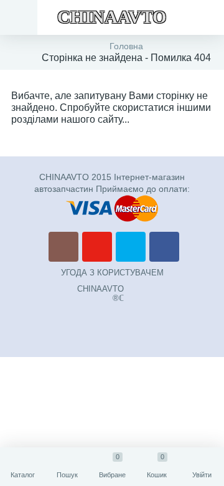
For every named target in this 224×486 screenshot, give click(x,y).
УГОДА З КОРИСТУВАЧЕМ (112, 272)
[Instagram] (63, 247)
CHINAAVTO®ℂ (100, 293)
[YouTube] (97, 247)
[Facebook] (164, 247)
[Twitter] (131, 247)
